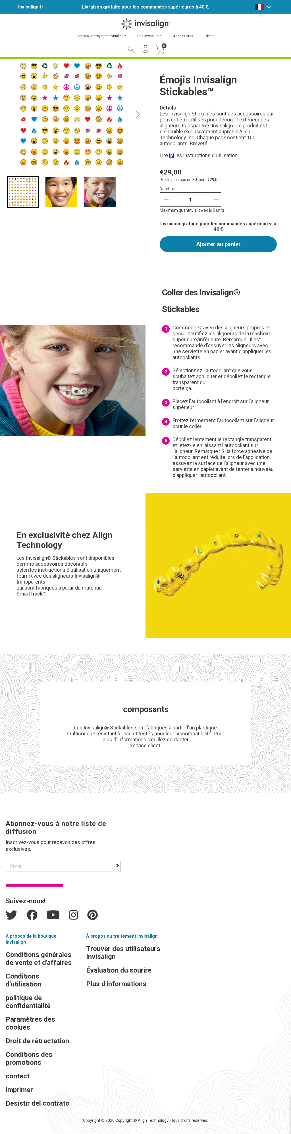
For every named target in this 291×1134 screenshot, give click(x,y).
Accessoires (183, 36)
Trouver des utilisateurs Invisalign (123, 953)
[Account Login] (145, 49)
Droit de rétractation (37, 1041)
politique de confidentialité (28, 1002)
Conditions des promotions (29, 1058)
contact (18, 1076)
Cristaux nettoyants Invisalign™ (101, 36)
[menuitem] (23, 192)
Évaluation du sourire (118, 970)
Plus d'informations (116, 984)
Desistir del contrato (37, 1103)
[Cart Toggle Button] (160, 49)
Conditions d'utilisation (23, 980)
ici (171, 155)
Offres (210, 36)
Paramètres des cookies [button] (30, 1023)
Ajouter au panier (218, 244)
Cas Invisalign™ (149, 36)
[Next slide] (138, 114)
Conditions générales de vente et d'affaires (39, 959)
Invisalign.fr (30, 7)
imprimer (19, 1090)
